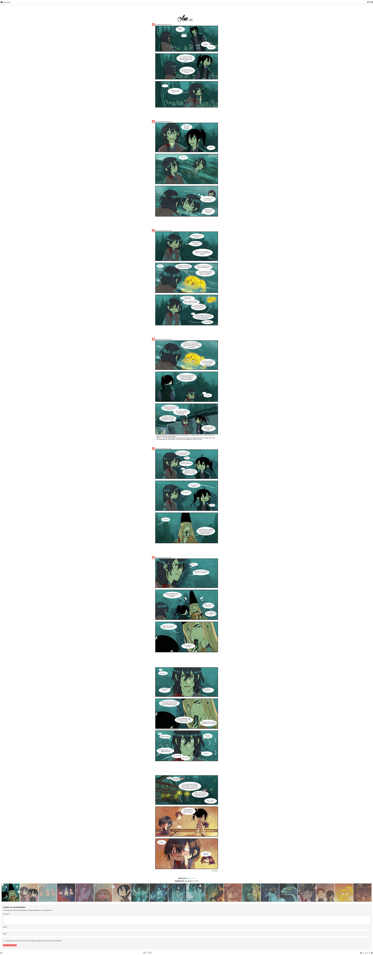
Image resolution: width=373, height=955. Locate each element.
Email (4, 934)
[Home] (1, 2)
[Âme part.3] (369, 953)
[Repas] (361, 953)
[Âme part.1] (363, 953)
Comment (6, 914)
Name (4, 927)
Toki (193, 878)
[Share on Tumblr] (372, 2)
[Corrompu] (372, 953)
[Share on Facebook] (368, 2)
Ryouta (189, 878)
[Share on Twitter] (370, 2)
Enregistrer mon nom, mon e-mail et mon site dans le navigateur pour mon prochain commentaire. (33, 941)
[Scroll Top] (1, 953)
